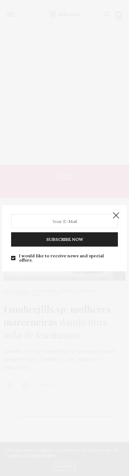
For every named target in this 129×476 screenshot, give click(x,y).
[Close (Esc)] (116, 216)
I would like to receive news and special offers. (61, 258)
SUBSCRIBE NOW (64, 239)
